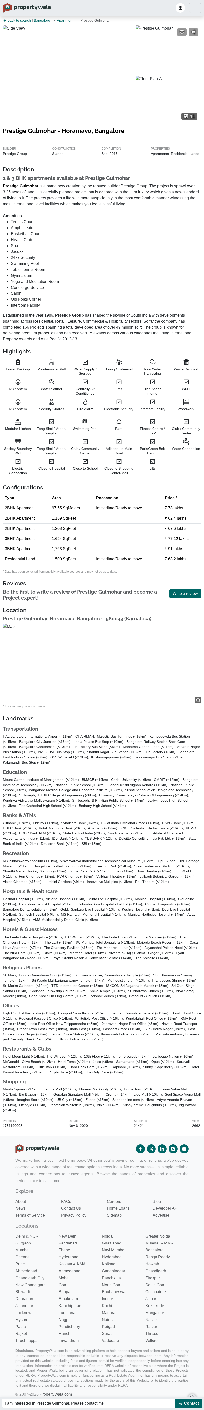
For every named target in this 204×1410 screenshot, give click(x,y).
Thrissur (152, 1333)
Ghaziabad (111, 1243)
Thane (64, 1250)
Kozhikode (154, 1306)
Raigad (108, 1327)
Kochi (107, 1306)
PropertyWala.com (56, 1394)
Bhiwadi (22, 1292)
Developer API (165, 1208)
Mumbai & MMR (159, 1243)
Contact (191, 1403)
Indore (107, 1299)
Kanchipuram (70, 1306)
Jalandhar (24, 1306)
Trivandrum (69, 1340)
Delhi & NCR (27, 1236)
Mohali (65, 1278)
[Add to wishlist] (182, 32)
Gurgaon (23, 1243)
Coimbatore (155, 1292)
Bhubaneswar (114, 1292)
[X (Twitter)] (151, 1148)
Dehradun (24, 1299)
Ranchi (65, 1333)
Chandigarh (155, 1271)
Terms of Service (30, 1215)
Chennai (23, 1257)
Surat (106, 1333)
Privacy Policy (73, 1215)
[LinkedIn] (162, 1148)
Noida (107, 1236)
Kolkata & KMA (72, 1264)
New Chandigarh (30, 1285)
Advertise (161, 1215)
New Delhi (68, 1236)
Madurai (109, 1313)
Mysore (21, 1320)
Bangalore (42, 20)
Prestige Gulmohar (20, 186)
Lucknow (23, 1313)
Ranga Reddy (157, 1257)
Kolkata (108, 1264)
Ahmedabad (26, 1271)
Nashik (151, 1320)
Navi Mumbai (113, 1250)
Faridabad (68, 1243)
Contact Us (71, 1208)
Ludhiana (67, 1313)
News (20, 1208)
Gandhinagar (113, 1271)
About (20, 1201)
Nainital (109, 1320)
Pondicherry (69, 1327)
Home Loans (118, 1208)
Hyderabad (68, 1257)
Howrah (152, 1264)
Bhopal (65, 1292)
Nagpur (65, 1320)
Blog (157, 1201)
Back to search (18, 20)
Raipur (151, 1327)
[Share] (193, 32)
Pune (20, 1264)
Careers (114, 1201)
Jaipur (150, 1299)
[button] (180, 8)
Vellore (151, 1340)
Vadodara (110, 1340)
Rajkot (21, 1333)
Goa (62, 1285)
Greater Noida (157, 1236)
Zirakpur (152, 1278)
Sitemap (114, 1215)
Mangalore (154, 1313)
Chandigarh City (29, 1278)
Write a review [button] (185, 593)
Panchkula (111, 1278)
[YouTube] (184, 1148)
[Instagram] (173, 1148)
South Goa (154, 1285)
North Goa (111, 1285)
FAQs (66, 1201)
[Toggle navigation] (195, 8)
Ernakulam (68, 1299)
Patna (20, 1327)
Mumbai (22, 1250)
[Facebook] (140, 1148)
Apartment (65, 20)
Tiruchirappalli (28, 1340)
